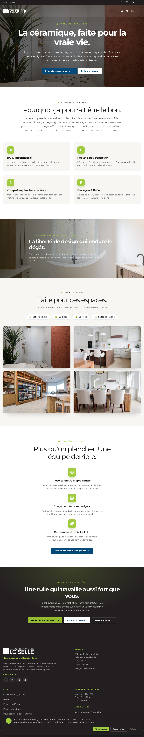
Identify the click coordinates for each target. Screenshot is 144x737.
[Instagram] (127, 2)
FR (126, 11)
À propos (7, 699)
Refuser (133, 729)
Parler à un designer (76, 620)
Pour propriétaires (12, 704)
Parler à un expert (89, 71)
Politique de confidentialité (88, 712)
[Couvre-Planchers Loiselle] (59, 11)
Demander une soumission (57, 71)
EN (132, 11)
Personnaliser (118, 729)
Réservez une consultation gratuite (70, 551)
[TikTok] (139, 2)
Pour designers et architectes (17, 714)
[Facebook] (121, 2)
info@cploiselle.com (85, 668)
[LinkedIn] (133, 2)
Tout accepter (101, 729)
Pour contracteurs (12, 709)
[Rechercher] (122, 11)
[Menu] (138, 11)
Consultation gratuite (13, 694)
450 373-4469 (11, 2)
